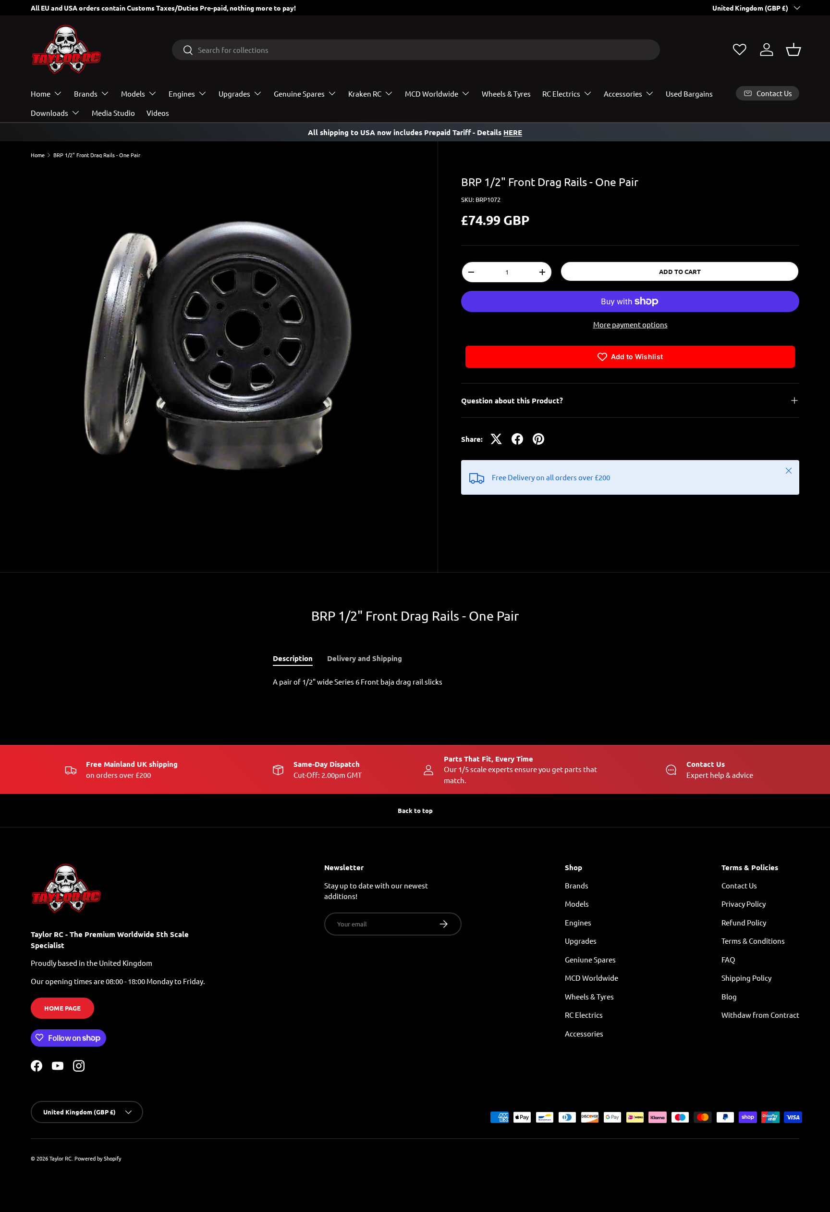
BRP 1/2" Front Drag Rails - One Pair (96, 155)
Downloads (49, 112)
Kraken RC (364, 93)
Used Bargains (689, 93)
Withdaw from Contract (760, 1014)
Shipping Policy (746, 977)
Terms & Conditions (753, 940)
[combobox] (416, 49)
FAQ (728, 958)
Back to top (415, 810)
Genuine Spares (299, 93)
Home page (62, 1007)
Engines (182, 93)
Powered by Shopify (97, 1158)
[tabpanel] (415, 681)
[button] (793, 49)
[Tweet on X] (496, 439)
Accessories (623, 93)
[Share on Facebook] (517, 439)
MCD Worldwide (431, 93)
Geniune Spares (590, 958)
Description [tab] (293, 658)
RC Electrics (561, 93)
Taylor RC (60, 1158)
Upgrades (234, 93)
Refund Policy (743, 921)
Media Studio (113, 112)
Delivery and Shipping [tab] (364, 658)
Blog (729, 995)
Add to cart (680, 271)
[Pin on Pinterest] (538, 439)
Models (133, 93)
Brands (86, 93)
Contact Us (739, 884)
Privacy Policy (743, 903)
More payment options (630, 324)
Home (40, 93)
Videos (157, 112)
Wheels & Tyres (506, 93)
